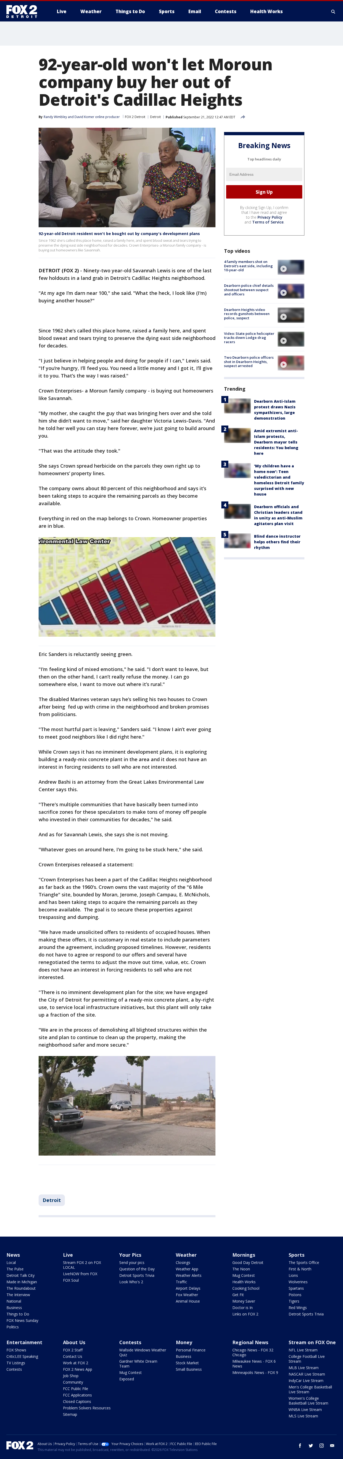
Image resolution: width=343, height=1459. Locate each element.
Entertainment (24, 1342)
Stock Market (187, 1362)
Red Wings (298, 1307)
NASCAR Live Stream (307, 1374)
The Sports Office (304, 1262)
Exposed (126, 1378)
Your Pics (130, 1255)
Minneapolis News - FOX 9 (255, 1372)
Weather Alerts (189, 1275)
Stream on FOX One (312, 1342)
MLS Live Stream (303, 1415)
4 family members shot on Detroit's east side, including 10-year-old (248, 265)
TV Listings (15, 1362)
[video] (291, 267)
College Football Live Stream (307, 1359)
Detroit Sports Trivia (136, 1275)
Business (14, 1307)
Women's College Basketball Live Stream (308, 1401)
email (332, 1445)
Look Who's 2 (131, 1281)
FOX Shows (16, 1349)
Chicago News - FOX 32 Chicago (252, 1352)
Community (73, 1382)
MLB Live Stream (304, 1367)
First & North (300, 1268)
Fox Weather (187, 1294)
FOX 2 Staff (73, 1349)
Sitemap (70, 1414)
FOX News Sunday (22, 1320)
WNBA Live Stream (305, 1409)
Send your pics (131, 1262)
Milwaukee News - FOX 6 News (254, 1364)
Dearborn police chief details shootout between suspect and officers (249, 289)
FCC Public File (75, 1388)
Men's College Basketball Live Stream (310, 1389)
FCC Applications (77, 1395)
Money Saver (243, 1301)
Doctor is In (242, 1307)
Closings (183, 1262)
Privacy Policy (270, 217)
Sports (296, 1255)
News (13, 1255)
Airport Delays (188, 1288)
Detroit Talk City (20, 1275)
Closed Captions (77, 1401)
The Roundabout (21, 1288)
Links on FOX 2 (245, 1314)
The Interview (18, 1294)
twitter (311, 1445)
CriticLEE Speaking (22, 1356)
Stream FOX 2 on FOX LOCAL (82, 1265)
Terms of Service (268, 222)
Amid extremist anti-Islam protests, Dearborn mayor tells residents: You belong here (276, 442)
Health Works (244, 1281)
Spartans (296, 1288)
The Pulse (15, 1268)
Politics (12, 1326)
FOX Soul (71, 1280)
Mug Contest (243, 1275)
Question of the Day (137, 1268)
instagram (321, 1445)
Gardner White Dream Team (138, 1364)
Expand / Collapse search (333, 12)
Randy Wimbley (55, 117)
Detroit (155, 117)
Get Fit (238, 1294)
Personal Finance (191, 1349)
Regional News (250, 1342)
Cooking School (245, 1288)
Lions (293, 1275)
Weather (186, 1255)
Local (11, 1262)
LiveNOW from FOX (80, 1273)
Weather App (187, 1268)
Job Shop (71, 1375)
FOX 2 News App (77, 1369)
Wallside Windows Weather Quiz (142, 1352)
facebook (300, 1445)
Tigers (294, 1301)
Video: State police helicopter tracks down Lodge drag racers (249, 337)
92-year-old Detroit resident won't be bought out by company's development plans (119, 233)
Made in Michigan (21, 1281)
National (13, 1301)
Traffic (181, 1281)
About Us (74, 1342)
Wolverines (298, 1281)
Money (184, 1342)
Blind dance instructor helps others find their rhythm (277, 542)
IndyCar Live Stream (306, 1380)
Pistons (295, 1294)
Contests (14, 1369)
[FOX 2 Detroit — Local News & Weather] (24, 11)
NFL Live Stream (303, 1349)
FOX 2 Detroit (135, 117)
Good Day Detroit (247, 1262)
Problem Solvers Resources (87, 1407)
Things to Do (17, 1314)
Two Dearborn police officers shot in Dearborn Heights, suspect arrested (249, 361)
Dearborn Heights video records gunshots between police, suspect (247, 313)
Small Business (189, 1369)
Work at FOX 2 (75, 1362)
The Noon (241, 1268)
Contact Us (72, 1356)
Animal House (188, 1301)
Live (68, 1255)
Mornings (243, 1255)
